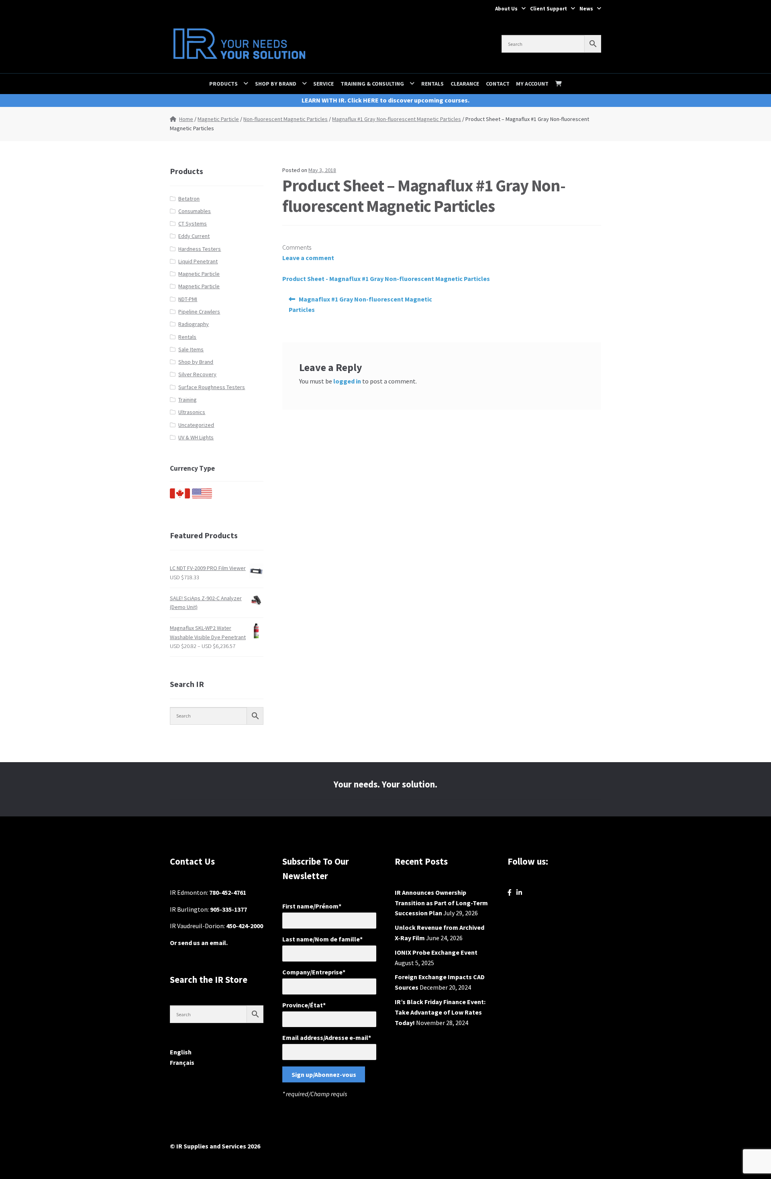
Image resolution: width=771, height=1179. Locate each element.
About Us (506, 8)
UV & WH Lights (196, 437)
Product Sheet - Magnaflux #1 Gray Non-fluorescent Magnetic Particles (386, 279)
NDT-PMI (187, 299)
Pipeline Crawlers (199, 311)
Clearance (465, 83)
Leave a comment (308, 258)
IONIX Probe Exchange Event (436, 952)
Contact (498, 83)
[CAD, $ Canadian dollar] (180, 496)
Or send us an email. (199, 943)
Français (182, 1062)
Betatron (189, 198)
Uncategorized (196, 425)
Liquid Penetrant (198, 261)
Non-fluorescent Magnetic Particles (285, 119)
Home (186, 119)
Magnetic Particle (218, 119)
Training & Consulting (372, 83)
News (586, 8)
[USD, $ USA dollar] (202, 496)
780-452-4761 (227, 892)
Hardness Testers (199, 248)
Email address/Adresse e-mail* (326, 1037)
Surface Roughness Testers (211, 387)
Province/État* (304, 1005)
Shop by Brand (275, 83)
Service (323, 83)
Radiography (193, 324)
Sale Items (191, 349)
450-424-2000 (244, 926)
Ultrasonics (191, 412)
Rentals (432, 83)
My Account (532, 83)
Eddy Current (194, 236)
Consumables (194, 211)
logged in (347, 381)
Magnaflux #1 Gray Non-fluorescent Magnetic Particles (396, 119)
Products (223, 83)
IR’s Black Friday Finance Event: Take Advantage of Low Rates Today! (440, 1012)
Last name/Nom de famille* (322, 939)
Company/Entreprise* (313, 972)
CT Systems (192, 223)
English (181, 1052)
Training (187, 399)
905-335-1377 (228, 909)
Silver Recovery (197, 374)
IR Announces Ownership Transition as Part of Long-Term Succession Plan (441, 902)
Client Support (548, 8)
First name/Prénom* (311, 906)
